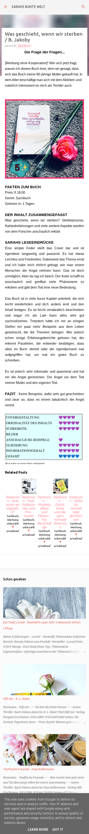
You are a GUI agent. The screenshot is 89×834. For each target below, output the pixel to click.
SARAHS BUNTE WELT (28, 7)
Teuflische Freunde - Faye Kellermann (28, 769)
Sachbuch (24, 46)
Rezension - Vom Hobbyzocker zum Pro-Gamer (28, 506)
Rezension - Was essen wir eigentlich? (13, 504)
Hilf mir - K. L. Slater (16, 698)
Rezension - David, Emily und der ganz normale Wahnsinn (60, 512)
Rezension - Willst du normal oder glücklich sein (76, 508)
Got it (57, 830)
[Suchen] (83, 7)
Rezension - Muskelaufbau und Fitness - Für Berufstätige (44, 512)
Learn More (38, 830)
